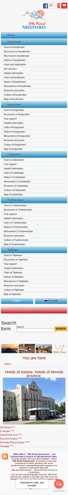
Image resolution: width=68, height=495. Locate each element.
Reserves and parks (14, 90)
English (17, 300)
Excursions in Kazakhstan (17, 51)
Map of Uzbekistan (13, 194)
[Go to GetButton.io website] (59, 491)
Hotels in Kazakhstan (15, 60)
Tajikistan (13, 249)
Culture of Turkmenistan (16, 240)
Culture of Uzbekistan (15, 190)
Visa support (10, 118)
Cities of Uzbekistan (14, 173)
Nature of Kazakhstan (15, 82)
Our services (10, 69)
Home (11, 35)
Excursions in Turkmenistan (18, 209)
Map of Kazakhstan (13, 99)
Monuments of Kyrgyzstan (17, 136)
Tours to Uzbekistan (14, 160)
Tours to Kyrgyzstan (14, 110)
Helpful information (13, 73)
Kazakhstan (15, 41)
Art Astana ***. (8, 427)
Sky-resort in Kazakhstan (16, 56)
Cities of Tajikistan (13, 272)
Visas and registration (15, 64)
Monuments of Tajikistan (16, 281)
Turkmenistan (16, 199)
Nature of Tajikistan (13, 277)
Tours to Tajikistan (13, 255)
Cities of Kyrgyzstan (14, 127)
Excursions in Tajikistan (16, 259)
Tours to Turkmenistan (15, 205)
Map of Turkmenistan (14, 244)
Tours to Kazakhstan (14, 47)
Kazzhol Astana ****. (11, 438)
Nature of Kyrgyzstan (14, 131)
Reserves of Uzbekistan (16, 186)
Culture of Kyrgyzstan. (15, 144)
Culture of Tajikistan (14, 290)
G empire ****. (7, 431)
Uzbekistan (14, 154)
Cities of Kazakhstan (14, 77)
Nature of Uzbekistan (14, 177)
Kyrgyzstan (14, 104)
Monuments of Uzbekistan (17, 181)
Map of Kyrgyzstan (13, 149)
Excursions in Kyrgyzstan (16, 114)
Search (20, 326)
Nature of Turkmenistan (16, 227)
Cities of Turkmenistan (15, 222)
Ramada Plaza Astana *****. (15, 442)
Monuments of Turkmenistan (18, 231)
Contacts (34, 309)
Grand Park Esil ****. (11, 434)
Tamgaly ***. (7, 446)
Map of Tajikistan (12, 294)
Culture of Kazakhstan (15, 95)
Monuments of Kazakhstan (17, 86)
